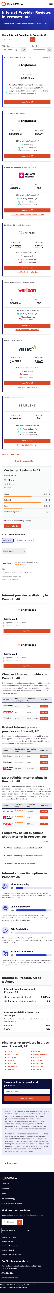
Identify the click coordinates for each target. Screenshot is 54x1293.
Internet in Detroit (8, 1250)
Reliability (8, 500)
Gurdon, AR (37, 1057)
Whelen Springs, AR (41, 1054)
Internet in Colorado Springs (11, 1254)
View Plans (26, 102)
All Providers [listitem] (7, 540)
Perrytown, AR (12, 1054)
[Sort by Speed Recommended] (42, 49)
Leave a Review (12, 526)
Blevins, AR (11, 1057)
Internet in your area (9, 1237)
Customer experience (12, 512)
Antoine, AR (37, 1060)
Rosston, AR (38, 1063)
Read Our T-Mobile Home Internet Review (27, 215)
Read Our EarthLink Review (27, 272)
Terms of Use (5, 1277)
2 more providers (26, 461)
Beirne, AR (11, 1060)
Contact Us (6, 1189)
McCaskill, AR (38, 1069)
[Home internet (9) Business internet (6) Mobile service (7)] (14, 49)
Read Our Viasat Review (27, 387)
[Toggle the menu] (50, 3)
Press (4, 1194)
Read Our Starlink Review (27, 445)
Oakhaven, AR (12, 1066)
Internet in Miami (8, 1242)
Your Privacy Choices (10, 1287)
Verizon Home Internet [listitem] (24, 540)
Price (6, 506)
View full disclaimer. (11, 454)
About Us (24, 1151)
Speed (6, 494)
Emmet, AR (11, 1051)
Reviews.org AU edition (14, 1204)
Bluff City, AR (38, 1066)
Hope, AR (10, 1069)
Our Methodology (8, 1199)
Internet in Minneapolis (10, 1246)
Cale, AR (36, 1051)
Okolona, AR (11, 1063)
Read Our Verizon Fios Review (27, 330)
